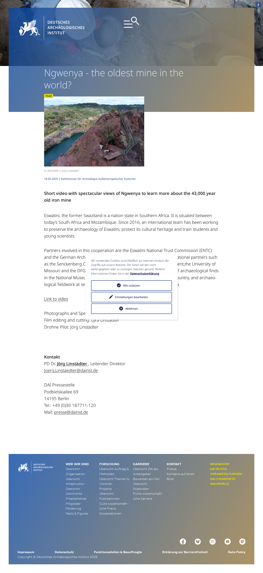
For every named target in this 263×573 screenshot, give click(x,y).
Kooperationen (110, 513)
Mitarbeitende (76, 498)
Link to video (56, 299)
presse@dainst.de (71, 412)
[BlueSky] (198, 541)
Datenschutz (64, 552)
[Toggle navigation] (131, 27)
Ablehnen (131, 308)
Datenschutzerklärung (144, 273)
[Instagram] (212, 541)
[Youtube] (227, 541)
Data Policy (236, 552)
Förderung (73, 508)
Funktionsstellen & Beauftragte (118, 552)
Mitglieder (73, 503)
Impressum (26, 552)
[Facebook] (183, 541)
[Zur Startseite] (35, 467)
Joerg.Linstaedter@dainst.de (71, 370)
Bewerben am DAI (146, 479)
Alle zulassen (131, 285)
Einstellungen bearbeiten (131, 297)
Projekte (105, 488)
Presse (172, 469)
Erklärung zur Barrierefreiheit (185, 552)
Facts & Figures (77, 513)
